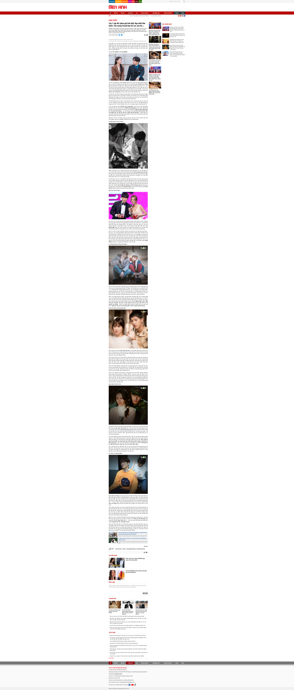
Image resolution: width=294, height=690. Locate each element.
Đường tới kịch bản (168, 13)
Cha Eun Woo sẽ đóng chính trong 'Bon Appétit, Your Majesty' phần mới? (127, 625)
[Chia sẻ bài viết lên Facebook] (119, 35)
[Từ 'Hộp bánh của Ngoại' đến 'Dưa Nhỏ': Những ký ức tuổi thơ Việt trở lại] (155, 85)
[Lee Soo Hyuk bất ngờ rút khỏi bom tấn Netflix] (115, 604)
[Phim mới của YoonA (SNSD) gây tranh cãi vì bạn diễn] (116, 563)
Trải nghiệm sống (155, 13)
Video (182, 13)
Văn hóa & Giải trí (144, 13)
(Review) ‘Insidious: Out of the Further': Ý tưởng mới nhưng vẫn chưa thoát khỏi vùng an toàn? (155, 47)
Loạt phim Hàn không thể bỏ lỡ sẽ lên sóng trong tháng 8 (124, 643)
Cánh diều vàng (118, 1)
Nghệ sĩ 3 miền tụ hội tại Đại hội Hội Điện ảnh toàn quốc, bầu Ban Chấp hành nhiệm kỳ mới (155, 77)
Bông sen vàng (125, 1)
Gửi (145, 593)
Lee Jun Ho (118, 549)
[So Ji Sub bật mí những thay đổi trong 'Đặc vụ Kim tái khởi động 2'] (128, 604)
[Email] (146, 552)
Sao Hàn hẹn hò (141, 549)
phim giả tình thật (131, 549)
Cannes (136, 1)
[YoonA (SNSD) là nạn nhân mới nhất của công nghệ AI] (116, 575)
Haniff (130, 1)
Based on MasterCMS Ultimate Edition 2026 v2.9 (119, 688)
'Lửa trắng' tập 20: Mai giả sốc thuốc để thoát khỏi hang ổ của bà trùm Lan (177, 35)
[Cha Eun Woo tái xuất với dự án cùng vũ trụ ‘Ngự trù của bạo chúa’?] (142, 604)
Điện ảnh (122, 13)
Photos (176, 13)
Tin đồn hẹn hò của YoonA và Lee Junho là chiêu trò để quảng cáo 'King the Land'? (127, 41)
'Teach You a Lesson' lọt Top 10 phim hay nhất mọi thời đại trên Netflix (127, 656)
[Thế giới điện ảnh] (118, 7)
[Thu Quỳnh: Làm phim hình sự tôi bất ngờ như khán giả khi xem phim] (155, 55)
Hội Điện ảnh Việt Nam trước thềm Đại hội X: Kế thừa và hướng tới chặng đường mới (177, 41)
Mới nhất (116, 13)
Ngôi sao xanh (112, 1)
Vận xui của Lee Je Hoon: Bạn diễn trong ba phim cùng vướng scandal (127, 616)
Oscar (133, 1)
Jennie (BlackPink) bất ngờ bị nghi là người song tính (123, 641)
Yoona (124, 549)
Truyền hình (130, 13)
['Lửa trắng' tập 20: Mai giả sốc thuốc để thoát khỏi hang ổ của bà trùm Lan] (165, 35)
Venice (140, 1)
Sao (137, 13)
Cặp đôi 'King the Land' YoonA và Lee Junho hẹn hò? (121, 39)
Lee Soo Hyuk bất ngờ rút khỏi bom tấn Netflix (123, 15)
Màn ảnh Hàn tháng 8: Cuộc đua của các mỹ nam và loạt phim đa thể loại (128, 635)
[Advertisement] (157, 6)
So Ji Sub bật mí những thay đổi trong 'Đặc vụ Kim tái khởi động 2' (149, 15)
